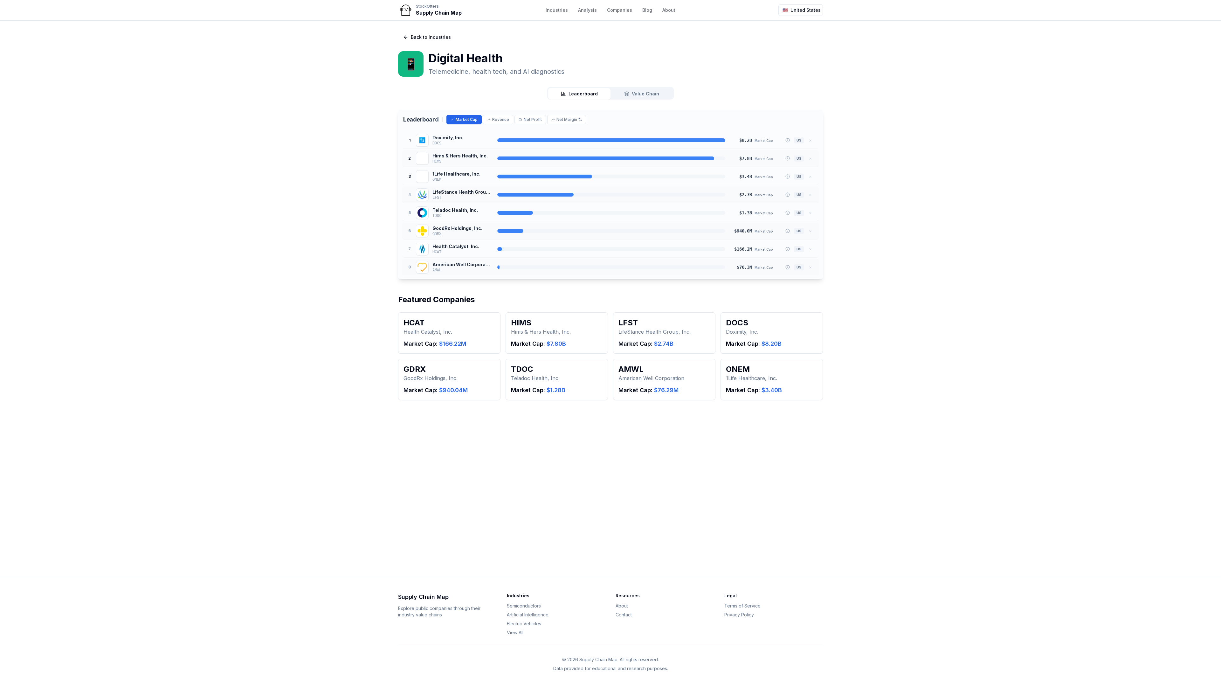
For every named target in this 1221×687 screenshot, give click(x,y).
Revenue (500, 119)
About (668, 10)
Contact (624, 614)
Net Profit (533, 119)
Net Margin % (569, 119)
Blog (647, 10)
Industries (557, 10)
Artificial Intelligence (527, 614)
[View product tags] (787, 140)
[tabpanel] (610, 194)
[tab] (579, 94)
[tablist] (610, 93)
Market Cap (467, 119)
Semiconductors (524, 605)
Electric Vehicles (524, 623)
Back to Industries (431, 37)
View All (515, 632)
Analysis (587, 10)
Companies (619, 10)
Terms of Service (742, 605)
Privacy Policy (739, 614)
